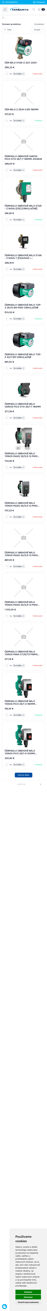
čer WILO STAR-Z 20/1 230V (21, 62)
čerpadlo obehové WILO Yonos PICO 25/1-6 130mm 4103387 (20, 753)
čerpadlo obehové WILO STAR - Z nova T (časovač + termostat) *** (23, 258)
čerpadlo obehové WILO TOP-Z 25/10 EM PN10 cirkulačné (23, 306)
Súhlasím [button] (28, 1292)
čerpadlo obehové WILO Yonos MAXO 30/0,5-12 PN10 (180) (21, 605)
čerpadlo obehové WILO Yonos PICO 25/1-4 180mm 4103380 (20, 704)
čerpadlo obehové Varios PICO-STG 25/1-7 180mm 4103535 (23, 157)
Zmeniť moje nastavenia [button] (28, 1302)
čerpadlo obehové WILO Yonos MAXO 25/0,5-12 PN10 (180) (21, 456)
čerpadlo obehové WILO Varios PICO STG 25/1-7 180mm (23, 405)
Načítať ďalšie (23, 775)
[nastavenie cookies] (4, 1306)
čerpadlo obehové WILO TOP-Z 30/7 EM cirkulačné (23, 356)
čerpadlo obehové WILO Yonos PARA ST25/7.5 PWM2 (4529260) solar (21, 654)
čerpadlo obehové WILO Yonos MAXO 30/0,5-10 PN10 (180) (21, 555)
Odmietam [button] (28, 1297)
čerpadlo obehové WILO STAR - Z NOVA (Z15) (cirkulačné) (23, 207)
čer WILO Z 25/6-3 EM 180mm (21, 109)
